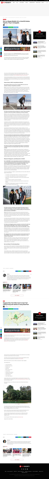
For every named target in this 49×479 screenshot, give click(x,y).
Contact (43, 2)
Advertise (15, 471)
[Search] (47, 2)
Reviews (34, 0)
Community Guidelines (28, 471)
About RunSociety (10, 471)
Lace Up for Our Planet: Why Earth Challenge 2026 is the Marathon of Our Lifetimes (42, 51)
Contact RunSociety (21, 471)
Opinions (28, 0)
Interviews (25, 0)
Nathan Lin (7, 306)
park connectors (20, 358)
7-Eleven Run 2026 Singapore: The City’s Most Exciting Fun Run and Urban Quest (7, 455)
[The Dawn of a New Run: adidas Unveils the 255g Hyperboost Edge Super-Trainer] (17, 286)
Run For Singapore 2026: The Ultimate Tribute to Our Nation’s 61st (17, 455)
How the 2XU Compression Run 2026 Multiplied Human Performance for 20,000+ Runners (42, 42)
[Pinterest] (1, 56)
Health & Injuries (15, 0)
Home (13, 2)
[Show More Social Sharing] (19, 27)
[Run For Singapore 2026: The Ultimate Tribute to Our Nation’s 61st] (17, 450)
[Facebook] (1, 48)
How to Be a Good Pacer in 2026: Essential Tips (26, 290)
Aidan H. (8, 274)
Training (36, 0)
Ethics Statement (35, 471)
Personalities (7, 268)
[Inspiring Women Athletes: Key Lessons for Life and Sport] (7, 286)
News (1, 0)
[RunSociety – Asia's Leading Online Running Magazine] (6, 2)
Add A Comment (17, 295)
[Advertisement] (24, 10)
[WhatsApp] (1, 50)
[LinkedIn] (1, 54)
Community (4, 0)
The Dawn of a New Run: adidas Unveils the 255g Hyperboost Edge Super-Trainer (17, 290)
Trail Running (15, 434)
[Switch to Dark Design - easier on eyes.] (46, 2)
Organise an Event (32, 2)
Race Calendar (22, 2)
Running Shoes (11, 268)
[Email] (1, 53)
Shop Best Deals (38, 2)
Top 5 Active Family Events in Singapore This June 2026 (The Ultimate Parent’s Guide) (26, 455)
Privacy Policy (41, 471)
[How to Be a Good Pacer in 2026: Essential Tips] (26, 286)
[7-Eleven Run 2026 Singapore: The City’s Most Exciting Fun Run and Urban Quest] (7, 450)
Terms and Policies (24, 472)
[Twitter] (1, 51)
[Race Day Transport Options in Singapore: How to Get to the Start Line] (35, 56)
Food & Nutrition (8, 0)
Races (31, 0)
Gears (12, 0)
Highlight (19, 0)
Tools (17, 2)
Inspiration (22, 0)
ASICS (4, 268)
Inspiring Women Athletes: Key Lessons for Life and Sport (7, 290)
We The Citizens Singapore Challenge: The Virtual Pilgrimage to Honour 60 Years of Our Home (42, 47)
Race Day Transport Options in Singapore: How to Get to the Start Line (41, 56)
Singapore (4, 434)
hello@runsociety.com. (14, 279)
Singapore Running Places (10, 434)
